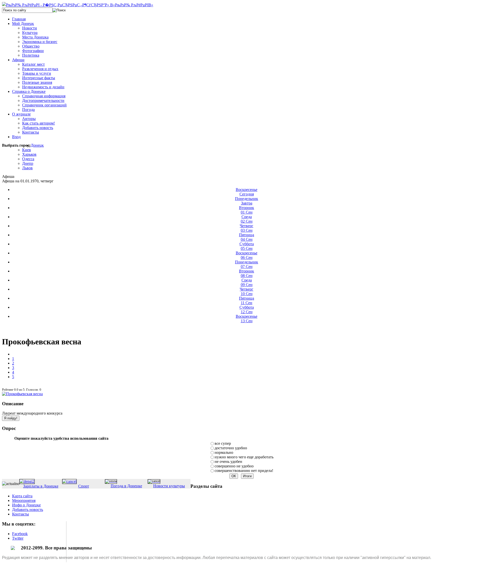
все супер (223, 443)
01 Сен (246, 210)
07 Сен (246, 264)
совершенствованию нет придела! (244, 470)
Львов (27, 168)
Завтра (246, 200)
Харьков (29, 154)
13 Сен (246, 318)
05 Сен (246, 246)
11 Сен (246, 300)
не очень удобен (228, 461)
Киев (26, 150)
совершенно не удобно (234, 466)
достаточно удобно (231, 448)
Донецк (37, 145)
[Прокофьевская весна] (22, 394)
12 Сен (246, 309)
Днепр (27, 163)
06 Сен (246, 255)
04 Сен (246, 237)
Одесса (28, 159)
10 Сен (246, 291)
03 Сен (246, 228)
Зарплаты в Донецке (40, 486)
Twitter (17, 538)
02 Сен (247, 219)
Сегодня (246, 191)
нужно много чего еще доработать (244, 457)
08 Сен (246, 273)
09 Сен (247, 282)
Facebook (20, 534)
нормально (224, 452)
